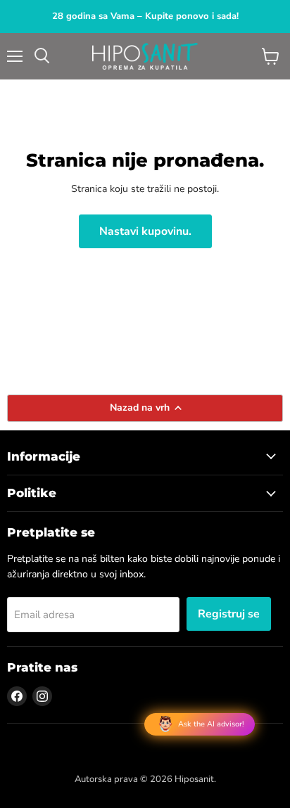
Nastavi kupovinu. (145, 231)
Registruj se (229, 614)
